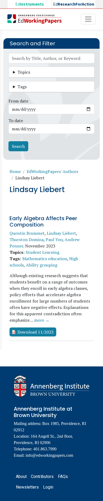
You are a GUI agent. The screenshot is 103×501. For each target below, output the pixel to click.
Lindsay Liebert (61, 233)
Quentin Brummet (27, 233)
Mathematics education (44, 258)
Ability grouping (41, 265)
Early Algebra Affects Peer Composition (43, 221)
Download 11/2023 (35, 332)
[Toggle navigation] (88, 19)
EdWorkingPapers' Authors (52, 171)
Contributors (42, 476)
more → (41, 320)
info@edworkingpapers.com (49, 455)
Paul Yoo (54, 239)
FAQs (63, 476)
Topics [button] (23, 72)
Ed (29, 4)
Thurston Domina (27, 239)
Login (48, 487)
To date (15, 120)
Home (15, 171)
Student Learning (42, 252)
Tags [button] (22, 87)
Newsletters (27, 487)
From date (18, 101)
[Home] (36, 19)
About (21, 476)
